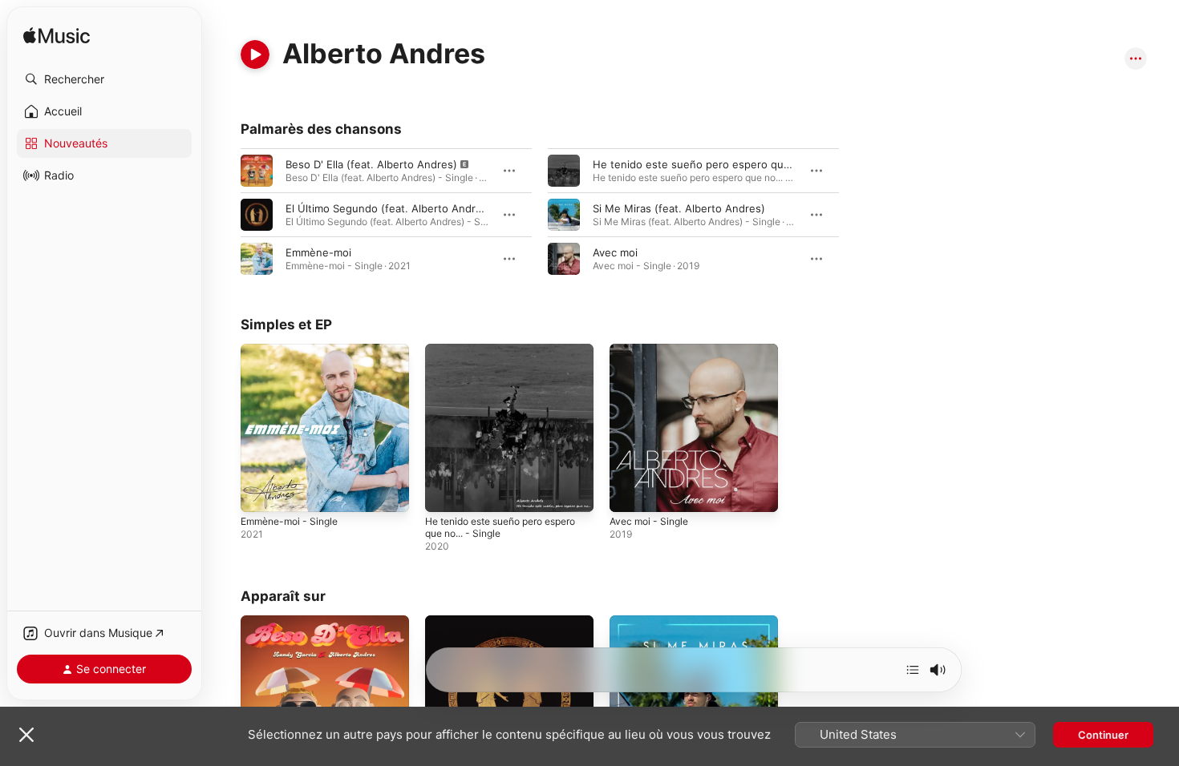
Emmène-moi (318, 252)
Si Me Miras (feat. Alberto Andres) (679, 208)
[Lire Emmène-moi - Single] (261, 492)
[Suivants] (912, 670)
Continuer (1103, 734)
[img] (56, 36)
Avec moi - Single (653, 350)
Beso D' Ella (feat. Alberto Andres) (371, 164)
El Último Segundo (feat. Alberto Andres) (389, 208)
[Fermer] (26, 735)
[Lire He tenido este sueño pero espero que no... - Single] (445, 492)
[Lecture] (255, 54)
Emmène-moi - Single (294, 350)
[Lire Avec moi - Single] (630, 492)
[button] (104, 79)
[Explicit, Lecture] (257, 171)
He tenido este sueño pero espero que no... (704, 164)
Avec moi (615, 252)
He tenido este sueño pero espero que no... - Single (493, 356)
